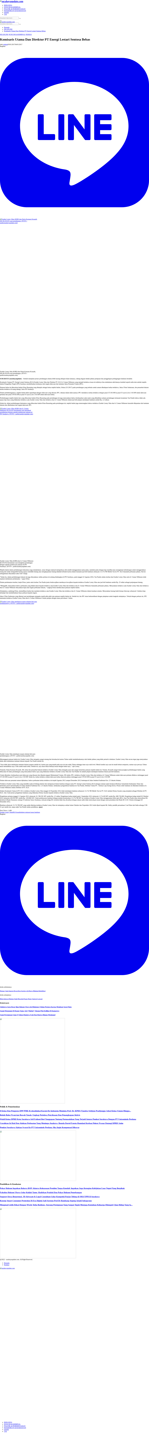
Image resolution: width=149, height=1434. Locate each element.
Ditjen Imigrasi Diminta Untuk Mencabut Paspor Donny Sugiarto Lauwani (21, 999)
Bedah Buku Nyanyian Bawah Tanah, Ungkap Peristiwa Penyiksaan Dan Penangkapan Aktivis (40, 1115)
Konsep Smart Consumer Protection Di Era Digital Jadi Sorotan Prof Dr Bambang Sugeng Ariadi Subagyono (46, 1201)
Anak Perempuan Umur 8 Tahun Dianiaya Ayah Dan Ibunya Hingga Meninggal (27, 1015)
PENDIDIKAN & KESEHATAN (15, 11)
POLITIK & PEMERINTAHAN (14, 9)
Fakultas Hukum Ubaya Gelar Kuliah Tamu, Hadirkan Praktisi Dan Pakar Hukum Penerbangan (41, 1192)
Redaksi (6, 1265)
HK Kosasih (17, 812)
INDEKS (29, 34)
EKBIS (6, 12)
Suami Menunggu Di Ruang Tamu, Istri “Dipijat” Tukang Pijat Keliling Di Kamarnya (29, 1011)
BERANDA (8, 5)
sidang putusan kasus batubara (30, 812)
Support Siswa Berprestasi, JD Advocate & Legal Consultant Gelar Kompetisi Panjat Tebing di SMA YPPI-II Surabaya (50, 1197)
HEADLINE (4, 34)
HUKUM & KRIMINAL (12, 7)
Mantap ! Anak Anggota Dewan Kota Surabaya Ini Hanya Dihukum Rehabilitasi (23, 991)
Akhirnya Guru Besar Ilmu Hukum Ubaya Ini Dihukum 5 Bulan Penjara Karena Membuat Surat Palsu (36, 1007)
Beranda (6, 1263)
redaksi (5, 44)
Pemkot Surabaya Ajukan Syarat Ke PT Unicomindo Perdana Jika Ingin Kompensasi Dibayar (39, 1127)
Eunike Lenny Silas (6, 812)
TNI (5, 14)
